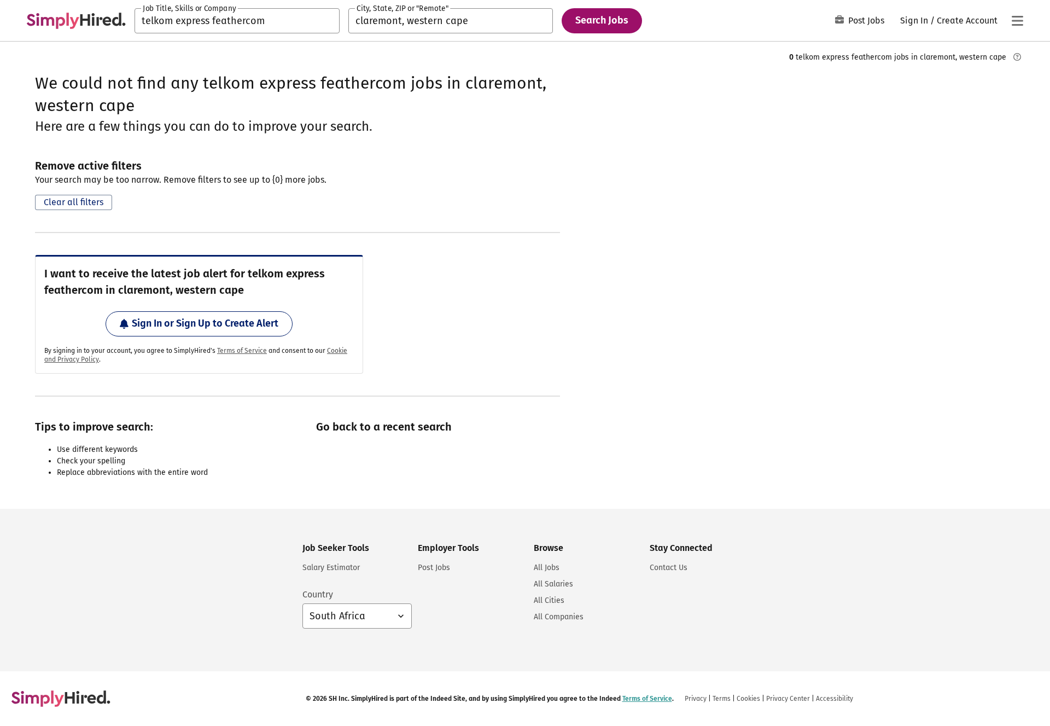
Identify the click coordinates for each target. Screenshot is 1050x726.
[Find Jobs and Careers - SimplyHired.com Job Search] (76, 21)
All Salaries (553, 584)
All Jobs (546, 567)
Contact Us (668, 567)
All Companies (559, 617)
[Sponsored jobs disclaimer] (1017, 56)
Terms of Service (242, 351)
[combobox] (237, 20)
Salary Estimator (331, 567)
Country (317, 594)
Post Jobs (866, 20)
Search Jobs (601, 20)
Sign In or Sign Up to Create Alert (205, 323)
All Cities (549, 600)
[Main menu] (1017, 20)
